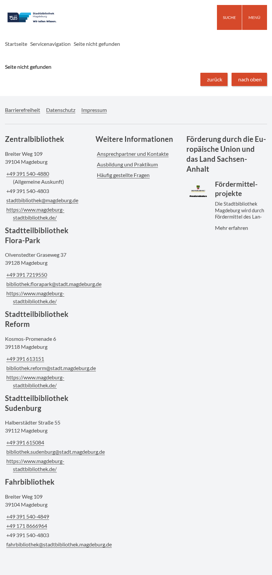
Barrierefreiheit (22, 110)
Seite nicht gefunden (97, 44)
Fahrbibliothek (29, 481)
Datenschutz (60, 110)
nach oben (250, 79)
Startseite (16, 44)
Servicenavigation (50, 44)
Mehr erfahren (226, 196)
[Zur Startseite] (45, 17)
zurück (214, 79)
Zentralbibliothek (34, 139)
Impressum (94, 110)
